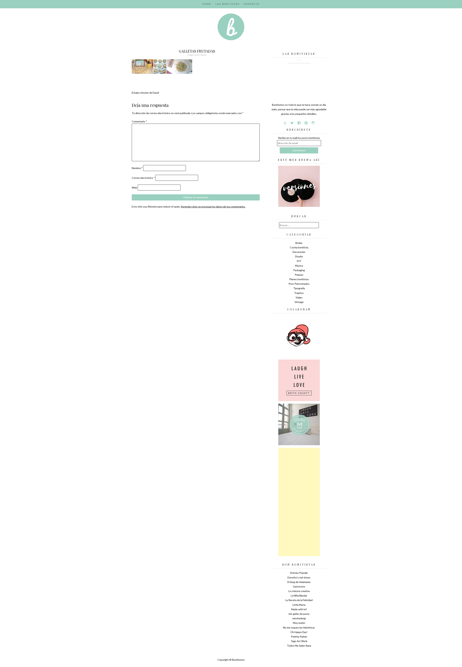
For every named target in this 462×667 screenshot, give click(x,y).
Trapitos (299, 292)
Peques (299, 274)
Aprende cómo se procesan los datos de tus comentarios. (213, 206)
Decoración (299, 251)
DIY (299, 260)
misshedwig (299, 618)
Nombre (137, 168)
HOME (207, 4)
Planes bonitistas (299, 279)
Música (299, 265)
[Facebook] (299, 123)
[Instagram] (313, 123)
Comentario (139, 121)
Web (134, 187)
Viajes (299, 297)
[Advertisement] (299, 502)
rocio (203, 55)
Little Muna (299, 604)
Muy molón (299, 622)
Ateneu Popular (299, 572)
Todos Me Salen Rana (299, 645)
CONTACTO (251, 4)
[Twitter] (292, 123)
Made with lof (299, 609)
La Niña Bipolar (299, 595)
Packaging (299, 270)
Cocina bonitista (299, 247)
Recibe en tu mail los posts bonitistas (299, 137)
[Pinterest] (306, 123)
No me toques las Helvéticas (299, 627)
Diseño (299, 256)
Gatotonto (299, 586)
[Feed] (285, 123)
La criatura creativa (299, 591)
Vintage (299, 301)
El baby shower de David (145, 92)
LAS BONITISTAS (227, 4)
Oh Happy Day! (299, 632)
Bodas (298, 242)
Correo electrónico (143, 177)
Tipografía (299, 288)
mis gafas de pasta (299, 613)
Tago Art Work (299, 641)
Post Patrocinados (299, 283)
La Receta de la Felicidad (299, 600)
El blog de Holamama (298, 581)
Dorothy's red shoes (298, 577)
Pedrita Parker (299, 636)
